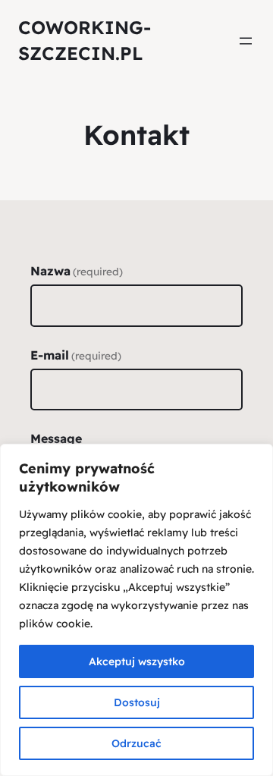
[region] (136, 610)
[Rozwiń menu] (246, 41)
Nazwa (76, 270)
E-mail (75, 355)
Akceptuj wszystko (137, 661)
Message (56, 438)
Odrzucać (136, 743)
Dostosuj (137, 702)
